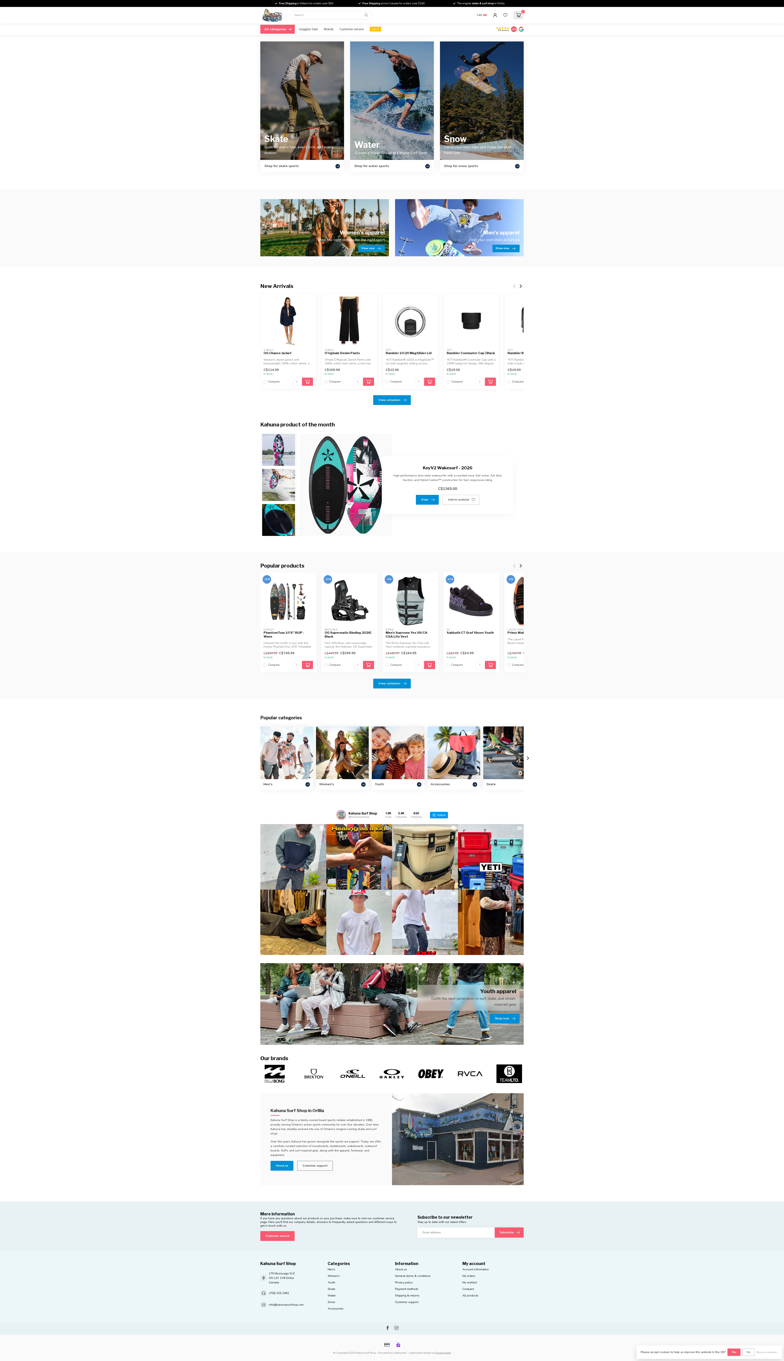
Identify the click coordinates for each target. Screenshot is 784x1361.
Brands (329, 29)
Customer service (352, 29)
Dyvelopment (443, 1352)
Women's (334, 1276)
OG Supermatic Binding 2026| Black (348, 634)
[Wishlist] (505, 15)
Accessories (335, 1309)
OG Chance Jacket (278, 353)
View (424, 500)
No (748, 1352)
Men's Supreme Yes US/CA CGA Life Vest (406, 634)
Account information (475, 1269)
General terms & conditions (413, 1276)
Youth (331, 1282)
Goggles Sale (308, 29)
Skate (331, 1289)
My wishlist (469, 1282)
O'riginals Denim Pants (342, 353)
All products (470, 1295)
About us (282, 1166)
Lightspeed (399, 1352)
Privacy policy (404, 1282)
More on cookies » (767, 1352)
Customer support (315, 1166)
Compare (274, 381)
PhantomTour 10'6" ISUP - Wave (284, 634)
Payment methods (406, 1289)
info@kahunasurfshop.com (286, 1305)
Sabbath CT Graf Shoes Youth (470, 633)
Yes (734, 1352)
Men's (331, 1269)
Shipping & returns (407, 1295)
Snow (331, 1302)
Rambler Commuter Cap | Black (471, 353)
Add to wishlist (458, 500)
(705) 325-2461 (279, 1293)
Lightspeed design (420, 1352)
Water (332, 1295)
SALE (375, 29)
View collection (389, 400)
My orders (468, 1276)
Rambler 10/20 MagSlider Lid (409, 353)
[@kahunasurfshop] (341, 815)
